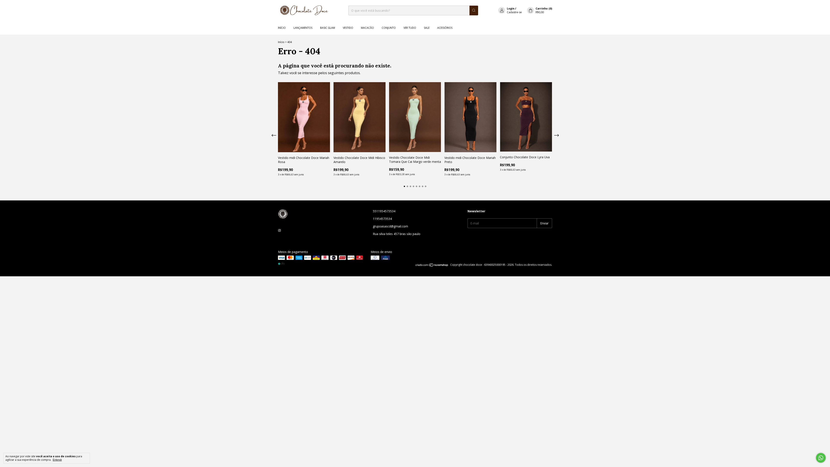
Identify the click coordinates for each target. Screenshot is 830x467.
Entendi (57, 459)
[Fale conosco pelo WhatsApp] (821, 458)
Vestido (348, 28)
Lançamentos (303, 28)
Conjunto (389, 28)
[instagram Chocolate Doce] (279, 230)
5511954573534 (384, 211)
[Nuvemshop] (432, 266)
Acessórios (444, 28)
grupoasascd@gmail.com (390, 226)
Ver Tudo (410, 28)
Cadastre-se (514, 12)
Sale (426, 28)
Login (510, 8)
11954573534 (382, 219)
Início (282, 28)
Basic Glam (327, 28)
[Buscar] (473, 10)
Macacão (367, 28)
